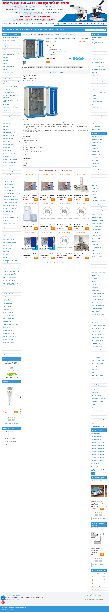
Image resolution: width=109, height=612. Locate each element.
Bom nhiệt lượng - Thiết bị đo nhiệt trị (11, 261)
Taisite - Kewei (96, 269)
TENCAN (94, 408)
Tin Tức (40, 30)
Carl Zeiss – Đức (96, 284)
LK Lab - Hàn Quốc (97, 214)
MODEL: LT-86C (95, 552)
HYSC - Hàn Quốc (96, 226)
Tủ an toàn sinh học (9, 92)
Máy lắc (5, 126)
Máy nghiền (6, 141)
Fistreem (50, 67)
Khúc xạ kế (6, 220)
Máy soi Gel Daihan (8, 120)
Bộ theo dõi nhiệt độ (98, 66)
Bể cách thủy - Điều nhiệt (10, 108)
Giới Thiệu (9, 30)
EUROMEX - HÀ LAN (97, 139)
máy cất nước (74, 67)
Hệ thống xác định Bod (10, 205)
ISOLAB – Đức (95, 114)
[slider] (92, 470)
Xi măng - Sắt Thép (97, 59)
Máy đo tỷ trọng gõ (9, 330)
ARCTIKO (94, 98)
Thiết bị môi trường (9, 190)
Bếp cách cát (7, 257)
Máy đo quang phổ (8, 333)
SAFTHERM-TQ (95, 366)
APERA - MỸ (95, 197)
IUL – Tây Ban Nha (96, 111)
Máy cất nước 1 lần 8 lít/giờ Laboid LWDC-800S (81, 225)
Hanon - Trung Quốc (98, 337)
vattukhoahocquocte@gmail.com (14, 602)
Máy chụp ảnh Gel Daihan (10, 117)
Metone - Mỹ (95, 182)
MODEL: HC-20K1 (96, 506)
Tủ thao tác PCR (7, 303)
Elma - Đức (95, 160)
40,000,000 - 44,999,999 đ (97, 460)
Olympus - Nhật (96, 241)
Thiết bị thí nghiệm (11, 438)
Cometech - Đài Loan (97, 331)
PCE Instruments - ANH (98, 426)
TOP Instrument (96, 334)
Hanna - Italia (96, 250)
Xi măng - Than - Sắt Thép (10, 202)
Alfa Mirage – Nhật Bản (98, 92)
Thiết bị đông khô (8, 184)
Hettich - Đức (95, 151)
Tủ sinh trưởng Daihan (10, 86)
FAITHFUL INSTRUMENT (98, 318)
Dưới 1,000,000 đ (95, 433)
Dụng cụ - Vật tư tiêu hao (10, 217)
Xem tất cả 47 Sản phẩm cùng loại (55, 262)
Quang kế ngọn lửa (9, 153)
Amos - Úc (94, 417)
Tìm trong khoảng (95, 466)
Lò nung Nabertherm (11, 444)
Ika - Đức (94, 278)
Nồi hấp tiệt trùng (8, 66)
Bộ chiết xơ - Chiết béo (9, 208)
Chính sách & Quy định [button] (51, 30)
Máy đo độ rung (8, 166)
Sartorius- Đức (7, 352)
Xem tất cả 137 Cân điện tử (98, 518)
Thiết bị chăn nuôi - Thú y (98, 62)
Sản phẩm (16, 30)
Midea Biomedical (97, 176)
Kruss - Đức (95, 79)
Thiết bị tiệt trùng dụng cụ (11, 271)
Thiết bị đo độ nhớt (9, 187)
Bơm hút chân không (9, 175)
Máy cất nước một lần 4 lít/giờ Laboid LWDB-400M (64, 254)
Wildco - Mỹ (95, 281)
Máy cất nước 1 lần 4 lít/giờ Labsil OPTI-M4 (81, 254)
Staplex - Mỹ (95, 188)
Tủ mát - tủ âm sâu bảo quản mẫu (11, 82)
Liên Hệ (62, 30)
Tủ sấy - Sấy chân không (10, 76)
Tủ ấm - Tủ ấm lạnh (8, 79)
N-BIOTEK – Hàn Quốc (97, 220)
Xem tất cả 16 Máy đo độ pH (12, 423)
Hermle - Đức (95, 170)
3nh (93, 104)
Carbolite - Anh (96, 229)
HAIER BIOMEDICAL (96, 142)
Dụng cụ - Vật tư (8, 227)
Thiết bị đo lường (8, 193)
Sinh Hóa (94, 50)
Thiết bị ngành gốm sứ (98, 69)
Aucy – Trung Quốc (97, 357)
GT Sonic (94, 120)
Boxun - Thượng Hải (97, 85)
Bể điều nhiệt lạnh (8, 312)
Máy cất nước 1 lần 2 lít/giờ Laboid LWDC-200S (46, 254)
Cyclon (45, 67)
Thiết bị (5, 214)
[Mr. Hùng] (11, 367)
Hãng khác (95, 287)
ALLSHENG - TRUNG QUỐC (98, 325)
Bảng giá (33, 30)
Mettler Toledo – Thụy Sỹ (98, 353)
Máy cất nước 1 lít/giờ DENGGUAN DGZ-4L (28, 225)
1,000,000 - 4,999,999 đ (97, 436)
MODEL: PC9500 (7, 411)
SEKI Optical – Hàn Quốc (98, 398)
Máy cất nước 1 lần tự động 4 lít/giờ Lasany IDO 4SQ (47, 196)
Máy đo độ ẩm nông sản (10, 159)
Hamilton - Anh (96, 179)
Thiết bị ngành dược (9, 41)
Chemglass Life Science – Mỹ (98, 88)
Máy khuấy (6, 129)
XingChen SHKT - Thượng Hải (96, 321)
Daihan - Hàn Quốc (97, 208)
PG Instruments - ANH (98, 293)
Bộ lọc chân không (9, 280)
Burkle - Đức (95, 163)
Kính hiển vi (6, 57)
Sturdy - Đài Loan (97, 257)
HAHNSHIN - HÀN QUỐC (98, 305)
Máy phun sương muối (9, 277)
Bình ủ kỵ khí (7, 321)
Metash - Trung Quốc (98, 379)
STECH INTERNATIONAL (98, 299)
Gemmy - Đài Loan (97, 296)
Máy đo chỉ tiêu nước (9, 162)
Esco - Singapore (96, 260)
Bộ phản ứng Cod (8, 211)
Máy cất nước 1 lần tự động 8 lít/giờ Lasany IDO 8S (64, 196)
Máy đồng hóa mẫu (8, 144)
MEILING (94, 123)
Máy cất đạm (7, 156)
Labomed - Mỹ (95, 185)
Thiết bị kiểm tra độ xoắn (10, 199)
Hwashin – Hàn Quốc (98, 82)
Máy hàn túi (6, 169)
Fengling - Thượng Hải (98, 272)
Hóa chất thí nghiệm (9, 230)
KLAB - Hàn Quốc (96, 385)
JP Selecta (94, 72)
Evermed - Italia (96, 173)
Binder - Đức (95, 148)
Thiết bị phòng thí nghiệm (10, 324)
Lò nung (5, 70)
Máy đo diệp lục (7, 349)
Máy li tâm (6, 114)
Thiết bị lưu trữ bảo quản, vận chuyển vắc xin (11, 53)
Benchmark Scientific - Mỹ (98, 201)
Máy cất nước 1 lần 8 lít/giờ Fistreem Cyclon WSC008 (64, 225)
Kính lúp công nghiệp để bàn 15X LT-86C (98, 549)
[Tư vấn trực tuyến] (12, 362)
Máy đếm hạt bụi (8, 138)
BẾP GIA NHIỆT (7, 248)
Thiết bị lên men (8, 181)
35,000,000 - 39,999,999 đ (97, 457)
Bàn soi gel (6, 251)
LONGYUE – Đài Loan (97, 401)
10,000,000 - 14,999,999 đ (97, 442)
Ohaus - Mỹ (95, 191)
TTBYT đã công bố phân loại (98, 38)
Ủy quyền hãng (25, 30)
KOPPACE (94, 95)
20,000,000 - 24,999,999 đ (97, 448)
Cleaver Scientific (97, 101)
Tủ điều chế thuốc (8, 294)
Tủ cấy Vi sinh (7, 89)
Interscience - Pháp (97, 247)
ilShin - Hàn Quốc (97, 223)
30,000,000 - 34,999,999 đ (97, 454)
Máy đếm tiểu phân (8, 265)
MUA (48, 62)
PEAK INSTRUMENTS (97, 414)
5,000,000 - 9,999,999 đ (97, 439)
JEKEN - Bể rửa (96, 311)
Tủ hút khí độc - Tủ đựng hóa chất (10, 96)
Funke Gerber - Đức (97, 340)
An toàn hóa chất (8, 233)
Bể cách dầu (6, 254)
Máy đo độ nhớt (8, 288)
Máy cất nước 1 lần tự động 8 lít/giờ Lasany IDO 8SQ (30, 196)
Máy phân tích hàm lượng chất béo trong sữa (10, 284)
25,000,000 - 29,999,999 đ (97, 451)
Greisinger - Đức (96, 108)
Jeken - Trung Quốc (97, 376)
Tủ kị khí (5, 355)
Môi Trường (95, 56)
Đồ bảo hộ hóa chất (9, 236)
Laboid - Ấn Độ (96, 129)
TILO (93, 372)
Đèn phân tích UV (8, 327)
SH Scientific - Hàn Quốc (98, 363)
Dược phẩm (95, 53)
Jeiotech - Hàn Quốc (97, 217)
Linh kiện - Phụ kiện (8, 239)
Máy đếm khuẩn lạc (8, 135)
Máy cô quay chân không (10, 172)
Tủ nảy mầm (6, 300)
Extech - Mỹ (95, 232)
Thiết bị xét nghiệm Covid (10, 37)
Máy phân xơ (7, 291)
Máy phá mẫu (7, 147)
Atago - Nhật (95, 244)
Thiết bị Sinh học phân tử (10, 44)
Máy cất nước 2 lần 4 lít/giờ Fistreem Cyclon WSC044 (46, 225)
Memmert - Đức (96, 154)
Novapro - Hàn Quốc (98, 211)
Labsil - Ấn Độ (96, 290)
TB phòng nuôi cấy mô (9, 178)
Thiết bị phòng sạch (9, 297)
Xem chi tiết (34, 193)
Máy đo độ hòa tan (8, 339)
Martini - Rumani (96, 263)
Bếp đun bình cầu (8, 245)
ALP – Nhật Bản (96, 126)
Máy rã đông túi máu (9, 318)
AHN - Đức (94, 167)
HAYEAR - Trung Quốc (98, 315)
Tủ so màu (6, 104)
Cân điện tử (6, 63)
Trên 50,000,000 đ (95, 463)
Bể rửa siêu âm (7, 111)
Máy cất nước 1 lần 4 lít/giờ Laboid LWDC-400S (29, 254)
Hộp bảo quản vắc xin (9, 50)
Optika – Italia (96, 253)
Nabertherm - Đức (97, 136)
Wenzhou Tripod (96, 275)
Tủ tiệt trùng (7, 306)
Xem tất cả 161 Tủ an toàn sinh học (98, 565)
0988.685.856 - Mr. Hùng (9, 346)
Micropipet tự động (9, 224)
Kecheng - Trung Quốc (98, 420)
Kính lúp (5, 60)
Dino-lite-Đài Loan (97, 347)
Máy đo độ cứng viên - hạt (10, 268)
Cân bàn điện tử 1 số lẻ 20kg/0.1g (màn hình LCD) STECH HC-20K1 (98, 503)
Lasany (94, 404)
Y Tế (93, 47)
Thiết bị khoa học (10, 435)
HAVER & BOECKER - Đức (98, 360)
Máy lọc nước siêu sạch (10, 242)
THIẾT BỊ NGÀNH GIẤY (8, 73)
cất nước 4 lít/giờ (31, 67)
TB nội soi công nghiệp (9, 196)
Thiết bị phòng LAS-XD (9, 47)
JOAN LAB (94, 423)
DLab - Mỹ (94, 194)
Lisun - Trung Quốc (97, 117)
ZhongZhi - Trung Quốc (98, 328)
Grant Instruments (97, 411)
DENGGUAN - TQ (96, 392)
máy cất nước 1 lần (58, 67)
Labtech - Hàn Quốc (97, 205)
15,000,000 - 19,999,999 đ (97, 445)
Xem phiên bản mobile (7, 609)
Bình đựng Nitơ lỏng (9, 336)
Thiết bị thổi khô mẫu (9, 274)
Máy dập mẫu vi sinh (9, 132)
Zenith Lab (95, 302)
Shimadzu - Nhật (96, 238)
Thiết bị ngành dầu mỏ (9, 343)
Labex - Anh (95, 76)
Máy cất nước (7, 123)
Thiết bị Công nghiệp (9, 315)
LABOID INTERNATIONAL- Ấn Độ (98, 388)
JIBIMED (94, 145)
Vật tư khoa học (10, 431)
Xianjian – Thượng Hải (98, 350)
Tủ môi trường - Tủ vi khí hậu (10, 101)
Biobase (94, 266)
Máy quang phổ (7, 150)
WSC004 (80, 67)
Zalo (3, 598)
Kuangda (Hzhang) (97, 308)
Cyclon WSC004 (39, 67)
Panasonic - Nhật (97, 235)
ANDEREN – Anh (96, 343)
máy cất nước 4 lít (66, 67)
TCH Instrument (96, 395)
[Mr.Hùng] (11, 374)
